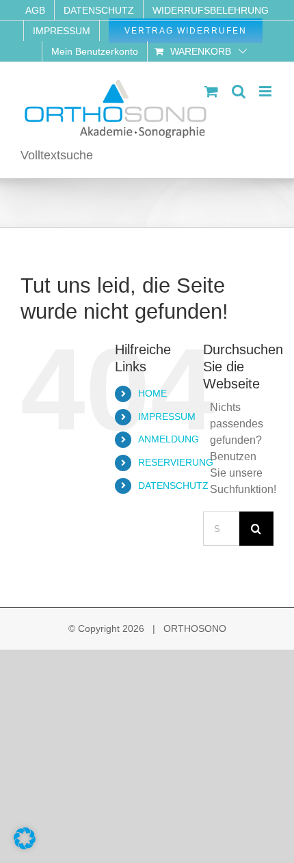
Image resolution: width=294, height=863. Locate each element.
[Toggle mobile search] (238, 91)
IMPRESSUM (167, 416)
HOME (152, 393)
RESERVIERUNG (175, 462)
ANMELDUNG (168, 439)
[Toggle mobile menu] (266, 91)
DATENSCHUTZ (173, 485)
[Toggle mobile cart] (211, 91)
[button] (24, 838)
